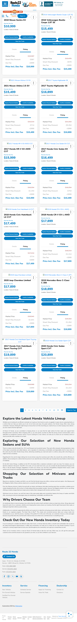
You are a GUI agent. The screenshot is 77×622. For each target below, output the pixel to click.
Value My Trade (43, 592)
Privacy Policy (10, 617)
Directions (60, 592)
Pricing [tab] (25, 49)
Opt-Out (45, 617)
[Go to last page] (62, 410)
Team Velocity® (62, 616)
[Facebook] (4, 576)
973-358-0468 (11, 566)
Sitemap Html (24, 617)
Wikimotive (18, 606)
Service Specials (25, 592)
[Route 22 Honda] (32, 4)
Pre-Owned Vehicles (8, 592)
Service (23, 585)
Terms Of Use (14, 617)
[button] (33, 17)
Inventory (7, 585)
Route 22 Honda (4, 617)
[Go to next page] (58, 410)
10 (54, 410)
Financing (43, 585)
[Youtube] (17, 576)
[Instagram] (9, 576)
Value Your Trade (19, 41)
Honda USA (49, 617)
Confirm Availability (28, 37)
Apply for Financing (44, 590)
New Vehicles (6, 590)
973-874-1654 (12, 569)
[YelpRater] (21, 576)
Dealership (62, 585)
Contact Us (10, 556)
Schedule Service (25, 590)
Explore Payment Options (11, 37)
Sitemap (19, 618)
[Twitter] (13, 576)
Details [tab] (14, 49)
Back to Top (71, 410)
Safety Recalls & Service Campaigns (38, 617)
